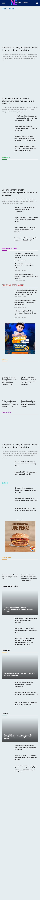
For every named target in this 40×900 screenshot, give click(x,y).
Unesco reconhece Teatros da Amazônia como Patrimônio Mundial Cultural (18, 609)
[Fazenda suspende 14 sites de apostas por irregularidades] (20, 666)
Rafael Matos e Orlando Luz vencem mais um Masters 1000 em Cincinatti (26, 255)
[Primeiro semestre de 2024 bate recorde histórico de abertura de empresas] (7, 758)
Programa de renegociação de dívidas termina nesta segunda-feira (20, 48)
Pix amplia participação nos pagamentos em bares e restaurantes (23, 684)
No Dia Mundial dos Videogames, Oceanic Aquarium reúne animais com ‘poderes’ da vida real (25, 118)
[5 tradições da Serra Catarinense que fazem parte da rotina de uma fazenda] (29, 393)
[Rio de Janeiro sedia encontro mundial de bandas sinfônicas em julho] (7, 631)
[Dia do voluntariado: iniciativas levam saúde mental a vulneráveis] (7, 501)
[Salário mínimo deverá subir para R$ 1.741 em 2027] (10, 567)
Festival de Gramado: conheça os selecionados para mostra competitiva (25, 620)
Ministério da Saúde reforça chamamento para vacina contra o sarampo (18, 101)
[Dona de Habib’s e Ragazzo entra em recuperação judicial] (7, 475)
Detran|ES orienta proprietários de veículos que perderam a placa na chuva (18, 737)
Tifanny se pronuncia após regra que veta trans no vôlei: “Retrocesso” (25, 209)
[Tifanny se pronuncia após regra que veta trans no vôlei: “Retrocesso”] (7, 210)
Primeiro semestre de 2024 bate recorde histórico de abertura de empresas (25, 758)
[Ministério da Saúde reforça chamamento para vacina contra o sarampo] (20, 80)
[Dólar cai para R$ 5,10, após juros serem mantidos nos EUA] (7, 705)
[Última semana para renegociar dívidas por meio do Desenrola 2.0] (7, 695)
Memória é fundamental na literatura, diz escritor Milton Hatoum (24, 266)
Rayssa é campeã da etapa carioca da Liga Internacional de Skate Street (26, 220)
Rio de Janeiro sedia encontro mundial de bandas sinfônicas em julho (25, 630)
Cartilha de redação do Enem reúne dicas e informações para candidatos (25, 747)
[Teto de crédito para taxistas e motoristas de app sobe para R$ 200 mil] (7, 464)
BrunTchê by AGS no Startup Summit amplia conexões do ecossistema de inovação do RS (25, 138)
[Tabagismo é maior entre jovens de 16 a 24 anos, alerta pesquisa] (7, 511)
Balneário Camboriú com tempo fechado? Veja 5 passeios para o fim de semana (25, 302)
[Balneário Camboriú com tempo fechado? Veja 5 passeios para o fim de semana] (7, 303)
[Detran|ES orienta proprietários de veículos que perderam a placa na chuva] (20, 730)
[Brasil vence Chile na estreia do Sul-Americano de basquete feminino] (7, 230)
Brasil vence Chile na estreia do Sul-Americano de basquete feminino (25, 230)
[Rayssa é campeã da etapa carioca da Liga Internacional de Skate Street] (7, 220)
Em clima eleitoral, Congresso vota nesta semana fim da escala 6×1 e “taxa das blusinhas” (25, 148)
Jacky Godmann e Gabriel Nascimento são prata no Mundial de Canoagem (25, 128)
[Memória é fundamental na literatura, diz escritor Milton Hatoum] (7, 267)
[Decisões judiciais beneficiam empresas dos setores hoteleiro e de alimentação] (29, 567)
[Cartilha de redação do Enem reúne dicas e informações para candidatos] (7, 748)
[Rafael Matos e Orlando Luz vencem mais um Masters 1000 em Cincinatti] (7, 256)
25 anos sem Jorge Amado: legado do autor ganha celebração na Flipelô (26, 276)
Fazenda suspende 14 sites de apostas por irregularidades (19, 674)
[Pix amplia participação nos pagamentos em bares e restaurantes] (7, 685)
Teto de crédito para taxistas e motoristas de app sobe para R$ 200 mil (25, 464)
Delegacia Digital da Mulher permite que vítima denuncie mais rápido (25, 313)
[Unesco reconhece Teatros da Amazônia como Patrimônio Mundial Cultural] (20, 602)
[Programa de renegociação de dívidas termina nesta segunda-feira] (20, 29)
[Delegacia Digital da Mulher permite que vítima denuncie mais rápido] (7, 314)
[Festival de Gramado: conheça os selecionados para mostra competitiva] (7, 621)
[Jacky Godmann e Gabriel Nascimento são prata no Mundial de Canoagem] (7, 129)
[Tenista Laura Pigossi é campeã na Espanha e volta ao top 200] (7, 240)
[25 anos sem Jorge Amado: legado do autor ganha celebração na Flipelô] (7, 277)
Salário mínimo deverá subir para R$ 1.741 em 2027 (10, 576)
